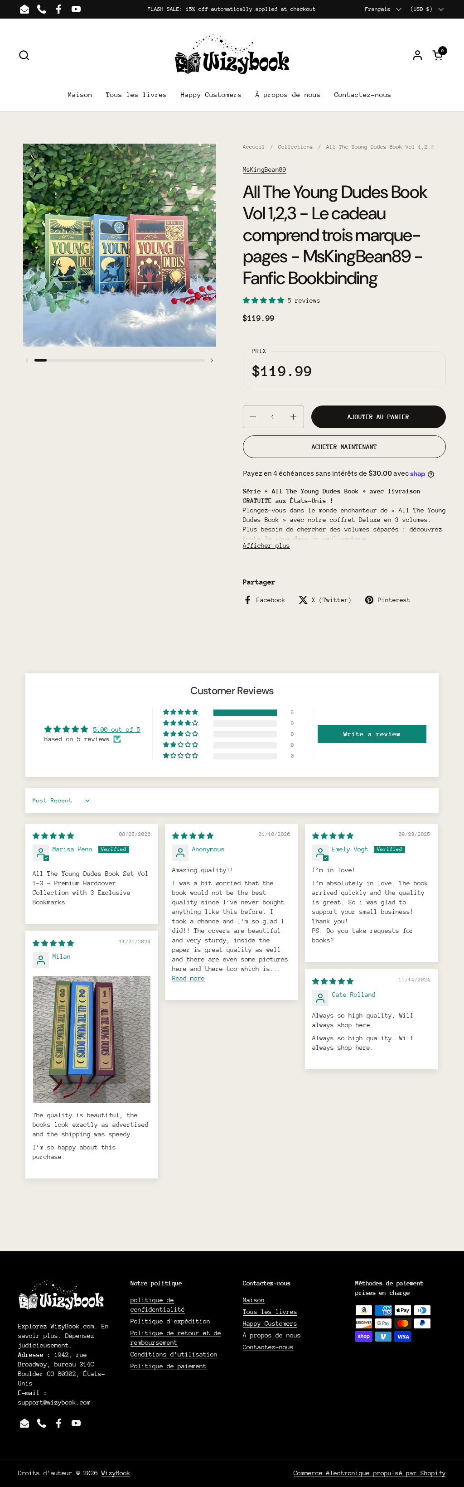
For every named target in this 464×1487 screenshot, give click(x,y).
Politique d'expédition (170, 1321)
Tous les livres (270, 1311)
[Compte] (417, 55)
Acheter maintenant (344, 446)
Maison (254, 1300)
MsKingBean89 (264, 169)
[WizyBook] (232, 54)
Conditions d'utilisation (174, 1354)
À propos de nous (272, 1335)
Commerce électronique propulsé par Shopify (370, 1473)
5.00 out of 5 (116, 729)
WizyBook (116, 1473)
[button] (23, 55)
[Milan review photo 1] (92, 1039)
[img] (53, 836)
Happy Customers (270, 1323)
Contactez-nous (268, 1347)
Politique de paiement (168, 1366)
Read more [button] (188, 978)
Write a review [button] (372, 734)
